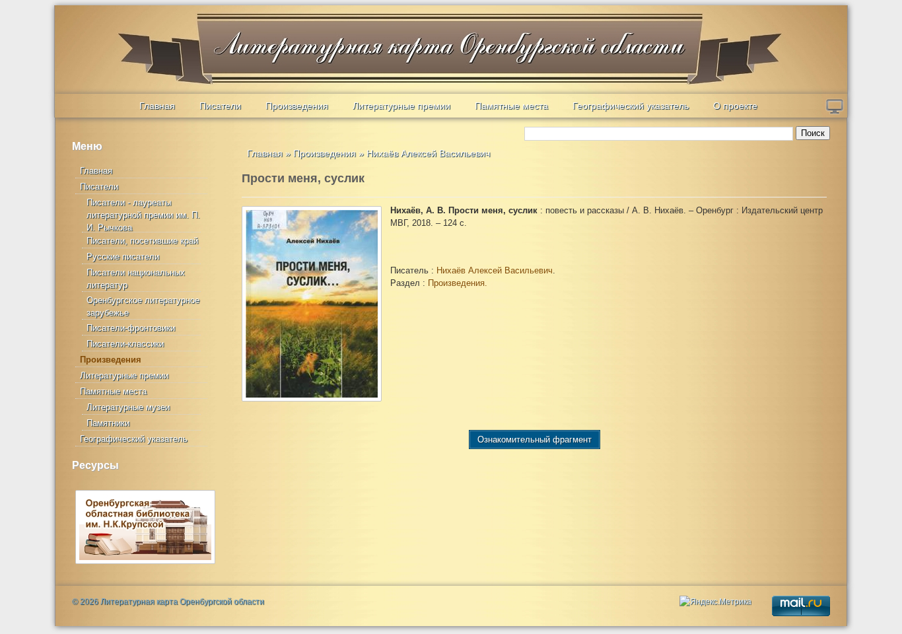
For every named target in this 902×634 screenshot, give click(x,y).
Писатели (220, 105)
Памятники (108, 423)
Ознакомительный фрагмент (534, 439)
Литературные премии (401, 105)
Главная (157, 105)
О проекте (735, 105)
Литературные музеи (128, 407)
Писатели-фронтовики (131, 328)
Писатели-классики (125, 344)
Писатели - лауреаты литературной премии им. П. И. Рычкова (143, 214)
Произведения (296, 105)
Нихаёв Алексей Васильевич (428, 153)
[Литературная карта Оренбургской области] (148, 36)
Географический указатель (630, 105)
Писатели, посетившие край (142, 241)
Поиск (813, 133)
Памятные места (511, 105)
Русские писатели (123, 257)
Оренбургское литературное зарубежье (143, 306)
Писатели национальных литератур (136, 278)
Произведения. (457, 283)
